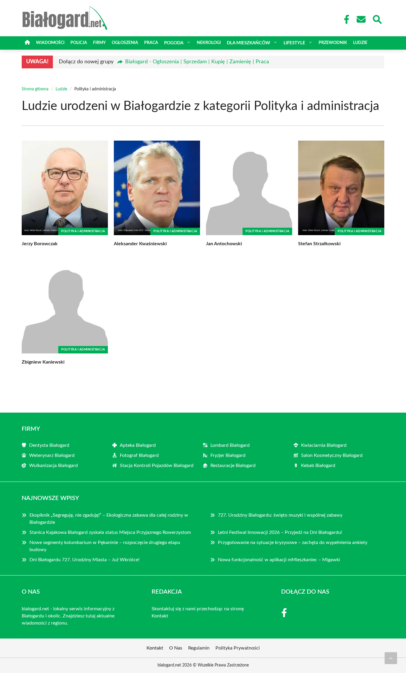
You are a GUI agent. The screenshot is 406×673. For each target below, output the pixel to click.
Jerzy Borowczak (40, 243)
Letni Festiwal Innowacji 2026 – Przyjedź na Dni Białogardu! (280, 532)
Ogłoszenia (125, 43)
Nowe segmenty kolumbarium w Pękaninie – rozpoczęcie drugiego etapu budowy (104, 546)
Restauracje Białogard (233, 465)
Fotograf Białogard (139, 455)
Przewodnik (333, 43)
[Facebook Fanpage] (344, 19)
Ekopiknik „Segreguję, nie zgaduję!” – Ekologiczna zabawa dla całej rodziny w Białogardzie (108, 519)
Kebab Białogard (318, 465)
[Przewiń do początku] (391, 658)
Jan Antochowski (224, 243)
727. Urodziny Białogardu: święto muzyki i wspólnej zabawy (280, 515)
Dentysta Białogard (49, 445)
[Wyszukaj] (376, 18)
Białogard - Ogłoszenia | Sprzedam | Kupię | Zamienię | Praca (197, 62)
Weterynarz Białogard (52, 455)
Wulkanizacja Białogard (53, 465)
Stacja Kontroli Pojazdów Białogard (156, 465)
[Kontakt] (360, 19)
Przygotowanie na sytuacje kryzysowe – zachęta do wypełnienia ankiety (292, 542)
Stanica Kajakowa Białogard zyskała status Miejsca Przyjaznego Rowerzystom (110, 532)
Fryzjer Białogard (228, 455)
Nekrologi (209, 43)
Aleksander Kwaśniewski (140, 243)
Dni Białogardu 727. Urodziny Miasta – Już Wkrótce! (84, 559)
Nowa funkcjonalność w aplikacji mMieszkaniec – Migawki (279, 559)
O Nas (175, 648)
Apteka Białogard (138, 445)
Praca (151, 43)
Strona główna (35, 89)
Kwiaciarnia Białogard (324, 445)
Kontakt (160, 616)
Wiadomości (50, 43)
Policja (78, 43)
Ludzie (360, 43)
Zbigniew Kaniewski (43, 362)
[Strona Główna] (27, 43)
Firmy (99, 43)
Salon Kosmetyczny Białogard (332, 455)
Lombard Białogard (230, 445)
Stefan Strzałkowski (319, 243)
